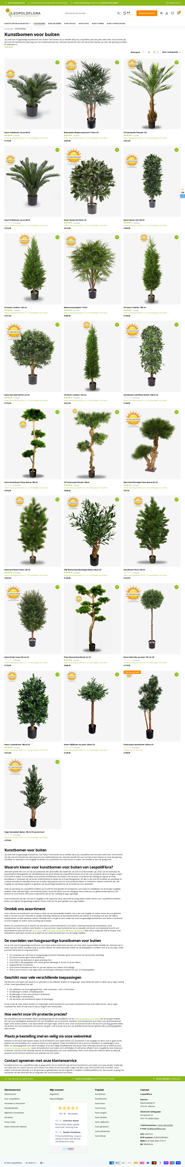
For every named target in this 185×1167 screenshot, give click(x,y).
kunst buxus (37, 930)
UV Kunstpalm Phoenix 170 (135, 132)
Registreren (54, 1094)
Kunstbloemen (101, 1099)
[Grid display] (154, 52)
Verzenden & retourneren (14, 1103)
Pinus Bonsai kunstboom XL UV (77, 657)
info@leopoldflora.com (156, 1128)
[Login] (166, 13)
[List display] (158, 52)
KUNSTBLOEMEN (54, 23)
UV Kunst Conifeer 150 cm (75, 395)
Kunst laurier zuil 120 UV (134, 220)
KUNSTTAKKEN (98, 23)
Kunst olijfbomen (102, 1122)
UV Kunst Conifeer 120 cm (15, 307)
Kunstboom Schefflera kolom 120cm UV (141, 395)
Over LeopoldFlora (12, 1099)
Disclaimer (8, 1117)
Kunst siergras (101, 1112)
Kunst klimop (100, 1136)
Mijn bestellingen (56, 1099)
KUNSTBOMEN (39, 23)
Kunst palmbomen (102, 1131)
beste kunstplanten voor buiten (87, 1019)
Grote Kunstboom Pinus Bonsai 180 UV (21, 482)
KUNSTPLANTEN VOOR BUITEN (16, 23)
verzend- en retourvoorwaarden (17, 1048)
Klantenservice (12, 1089)
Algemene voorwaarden (14, 1112)
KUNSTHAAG (84, 23)
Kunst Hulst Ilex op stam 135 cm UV (139, 657)
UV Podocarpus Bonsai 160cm (76, 482)
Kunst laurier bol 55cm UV (75, 220)
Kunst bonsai (100, 1108)
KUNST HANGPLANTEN (116, 23)
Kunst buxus (100, 1103)
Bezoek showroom (147, 13)
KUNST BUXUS (70, 23)
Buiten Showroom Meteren (15, 1126)
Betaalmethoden (11, 1108)
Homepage (8, 29)
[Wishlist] (172, 13)
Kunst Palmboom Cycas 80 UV (17, 220)
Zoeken (118, 13)
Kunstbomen (100, 1094)
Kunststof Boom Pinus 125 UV (17, 570)
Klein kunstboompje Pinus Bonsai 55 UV (141, 482)
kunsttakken (61, 930)
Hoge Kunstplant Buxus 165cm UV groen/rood (24, 832)
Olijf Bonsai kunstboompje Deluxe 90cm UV (82, 570)
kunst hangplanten (76, 930)
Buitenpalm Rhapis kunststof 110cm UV (81, 132)
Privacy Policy (9, 1122)
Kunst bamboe (101, 1117)
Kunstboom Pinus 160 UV (134, 570)
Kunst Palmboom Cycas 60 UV (17, 132)
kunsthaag (51, 930)
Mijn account (57, 1089)
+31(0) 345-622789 (165, 1125)
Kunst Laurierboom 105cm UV (17, 744)
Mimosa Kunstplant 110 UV (75, 307)
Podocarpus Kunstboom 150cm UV (138, 744)
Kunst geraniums (102, 1126)
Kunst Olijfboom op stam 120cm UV (79, 744)
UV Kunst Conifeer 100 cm (135, 307)
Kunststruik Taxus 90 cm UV (16, 657)
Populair (99, 1089)
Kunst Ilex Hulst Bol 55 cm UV (17, 395)
